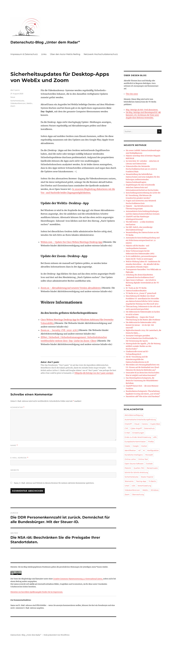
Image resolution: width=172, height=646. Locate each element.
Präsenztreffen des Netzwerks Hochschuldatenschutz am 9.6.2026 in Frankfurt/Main (141, 169)
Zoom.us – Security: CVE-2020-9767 (59, 330)
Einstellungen (138, 433)
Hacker (144, 446)
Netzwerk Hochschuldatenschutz (101, 54)
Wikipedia (78, 373)
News (12, 97)
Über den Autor (132, 94)
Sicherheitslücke (17, 101)
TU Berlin (152, 481)
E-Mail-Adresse (19, 458)
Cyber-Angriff (136, 428)
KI (144, 450)
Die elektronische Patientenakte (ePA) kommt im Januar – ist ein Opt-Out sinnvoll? (141, 325)
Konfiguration (153, 450)
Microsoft (149, 455)
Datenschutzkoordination (136, 291)
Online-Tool (143, 459)
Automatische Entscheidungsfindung (140, 419)
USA (133, 486)
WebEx (29, 103)
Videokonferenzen (18, 103)
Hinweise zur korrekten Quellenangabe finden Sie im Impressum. (36, 592)
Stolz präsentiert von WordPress (57, 635)
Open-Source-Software (134, 464)
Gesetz (127, 446)
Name (14, 445)
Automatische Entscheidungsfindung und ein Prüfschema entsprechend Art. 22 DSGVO (143, 240)
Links (43, 54)
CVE (126, 428)
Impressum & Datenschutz (24, 54)
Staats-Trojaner (147, 477)
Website (14, 470)
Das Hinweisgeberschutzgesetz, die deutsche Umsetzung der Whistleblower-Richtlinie (142, 380)
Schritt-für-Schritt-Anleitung (136, 472)
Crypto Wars (155, 424)
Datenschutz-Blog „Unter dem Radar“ (45, 42)
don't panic (15, 90)
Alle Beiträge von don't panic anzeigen (98, 373)
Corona (145, 424)
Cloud (136, 424)
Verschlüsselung (144, 486)
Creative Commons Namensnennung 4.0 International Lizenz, (78, 579)
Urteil (127, 486)
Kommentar (17, 407)
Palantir (128, 468)
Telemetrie (129, 481)
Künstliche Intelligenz (134, 455)
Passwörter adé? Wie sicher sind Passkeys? (143, 396)
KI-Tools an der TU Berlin (136, 288)
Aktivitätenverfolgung (134, 415)
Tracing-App (141, 481)
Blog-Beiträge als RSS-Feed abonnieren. (142, 110)
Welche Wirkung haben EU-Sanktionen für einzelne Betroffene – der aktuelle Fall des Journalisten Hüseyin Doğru (143, 264)
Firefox (151, 442)
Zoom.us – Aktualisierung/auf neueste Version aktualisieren (71, 288)
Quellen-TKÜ (139, 468)
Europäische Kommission (135, 442)
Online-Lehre (130, 459)
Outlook (149, 464)
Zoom (12, 106)
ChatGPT (128, 424)
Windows (154, 490)
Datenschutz (149, 428)
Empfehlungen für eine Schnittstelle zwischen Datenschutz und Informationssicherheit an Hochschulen (142, 187)
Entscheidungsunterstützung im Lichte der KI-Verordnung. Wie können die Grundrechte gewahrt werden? (143, 195)
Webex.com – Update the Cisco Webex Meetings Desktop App (72, 242)
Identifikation (130, 450)
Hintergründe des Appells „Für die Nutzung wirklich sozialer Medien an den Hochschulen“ (143, 346)
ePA (155, 437)
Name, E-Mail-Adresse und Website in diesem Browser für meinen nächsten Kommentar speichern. (54, 483)
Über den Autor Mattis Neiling (65, 54)
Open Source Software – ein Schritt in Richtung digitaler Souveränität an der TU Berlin (142, 282)
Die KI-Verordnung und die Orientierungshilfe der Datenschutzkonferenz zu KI (137, 359)
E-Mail (127, 433)
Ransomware (152, 468)
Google (136, 446)
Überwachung (138, 494)
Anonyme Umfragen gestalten (138, 336)
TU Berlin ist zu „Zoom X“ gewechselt (141, 293)
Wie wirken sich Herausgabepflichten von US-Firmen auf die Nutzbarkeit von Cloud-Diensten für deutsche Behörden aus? (143, 367)
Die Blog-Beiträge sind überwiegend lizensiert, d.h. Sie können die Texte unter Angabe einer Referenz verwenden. (143, 115)
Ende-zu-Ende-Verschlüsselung (138, 437)
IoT (139, 450)
